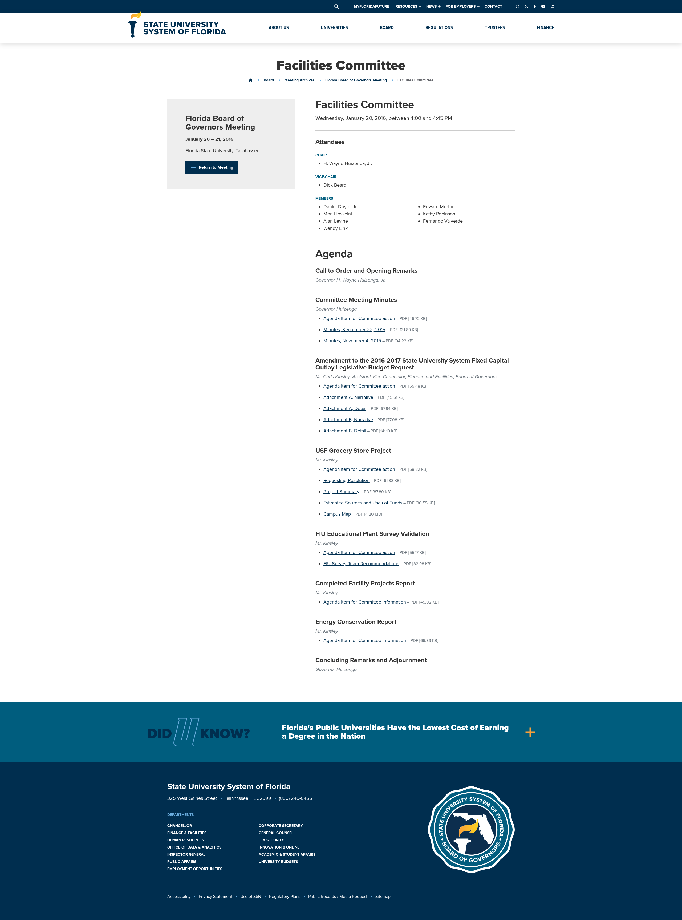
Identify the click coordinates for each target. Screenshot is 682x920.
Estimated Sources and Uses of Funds (362, 503)
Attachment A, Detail (344, 408)
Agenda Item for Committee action (359, 318)
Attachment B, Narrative (348, 420)
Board (269, 80)
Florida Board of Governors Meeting (356, 80)
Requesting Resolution (346, 480)
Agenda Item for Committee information (364, 602)
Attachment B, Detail (344, 431)
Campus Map (337, 514)
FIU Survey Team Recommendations (361, 564)
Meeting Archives (300, 80)
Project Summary (341, 492)
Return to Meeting (216, 167)
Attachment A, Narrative (348, 397)
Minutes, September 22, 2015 (354, 329)
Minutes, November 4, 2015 (352, 341)
